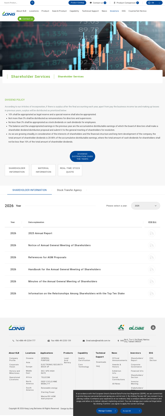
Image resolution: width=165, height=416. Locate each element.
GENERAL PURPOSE (45, 359)
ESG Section (153, 359)
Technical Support (90, 11)
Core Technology (83, 366)
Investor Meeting (135, 382)
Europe (29, 367)
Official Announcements (118, 359)
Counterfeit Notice (137, 11)
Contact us (27, 19)
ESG (124, 11)
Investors (114, 11)
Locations (34, 11)
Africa (29, 377)
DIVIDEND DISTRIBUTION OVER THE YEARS (82, 156)
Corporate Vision (14, 366)
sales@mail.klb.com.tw (100, 341)
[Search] (32, 2)
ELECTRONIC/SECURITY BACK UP (50, 366)
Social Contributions (118, 378)
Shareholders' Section (137, 376)
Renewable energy (49, 388)
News (104, 11)
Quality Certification (84, 359)
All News (116, 384)
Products (68, 353)
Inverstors (135, 353)
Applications (46, 353)
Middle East (29, 372)
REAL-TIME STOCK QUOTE (70, 170)
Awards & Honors (116, 366)
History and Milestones (14, 372)
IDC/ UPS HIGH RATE (47, 372)
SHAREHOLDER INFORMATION (17, 170)
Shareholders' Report (137, 359)
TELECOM (45, 377)
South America (30, 389)
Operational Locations (14, 378)
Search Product (59, 11)
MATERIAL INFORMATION (43, 170)
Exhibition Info (116, 372)
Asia (28, 362)
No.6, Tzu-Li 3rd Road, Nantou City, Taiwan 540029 (136, 341)
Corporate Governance (136, 366)
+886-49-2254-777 (27, 341)
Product (45, 11)
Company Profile (13, 359)
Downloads (101, 362)
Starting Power (48, 392)
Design (63, 408)
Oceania (29, 358)
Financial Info (137, 371)
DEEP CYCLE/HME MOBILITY (49, 382)
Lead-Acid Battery (67, 360)
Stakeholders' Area (137, 389)
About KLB (21, 11)
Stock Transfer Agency (69, 190)
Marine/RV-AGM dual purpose (48, 397)
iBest (71, 408)
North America (30, 382)
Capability (74, 11)
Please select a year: (117, 206)
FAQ (98, 366)
